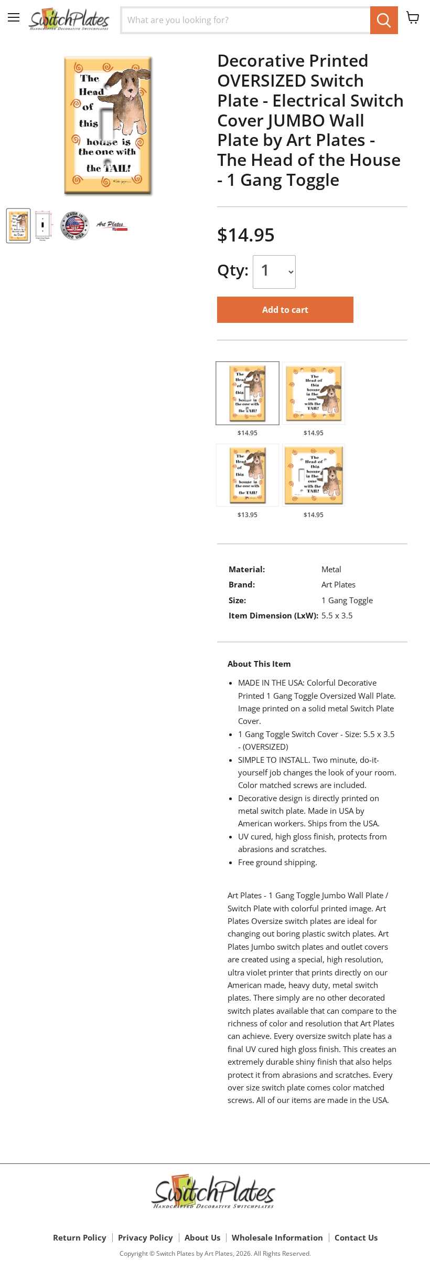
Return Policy (79, 1237)
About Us (202, 1237)
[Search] (384, 20)
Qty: (235, 269)
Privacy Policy (145, 1237)
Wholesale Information (277, 1237)
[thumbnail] (18, 226)
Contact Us (356, 1237)
